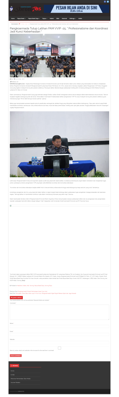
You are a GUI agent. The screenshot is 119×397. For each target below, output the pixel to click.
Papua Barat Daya (33, 18)
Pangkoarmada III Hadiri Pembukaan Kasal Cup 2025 (32, 291)
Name (12, 323)
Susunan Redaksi (15, 382)
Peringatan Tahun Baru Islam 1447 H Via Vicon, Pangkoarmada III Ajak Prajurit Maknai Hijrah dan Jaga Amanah (46, 293)
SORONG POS (21, 391)
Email (12, 331)
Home (13, 18)
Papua (44, 18)
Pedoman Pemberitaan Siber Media (20, 378)
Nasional (64, 18)
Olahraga (72, 18)
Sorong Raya (48, 285)
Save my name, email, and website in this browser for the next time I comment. (32, 350)
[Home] (19, 23)
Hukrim (52, 18)
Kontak (13, 374)
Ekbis (57, 18)
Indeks (80, 18)
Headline (19, 285)
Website (12, 339)
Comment (13, 303)
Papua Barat (21, 18)
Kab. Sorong (30, 285)
